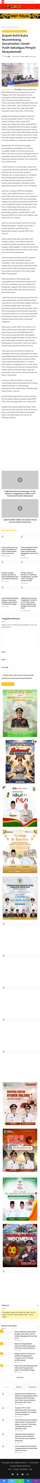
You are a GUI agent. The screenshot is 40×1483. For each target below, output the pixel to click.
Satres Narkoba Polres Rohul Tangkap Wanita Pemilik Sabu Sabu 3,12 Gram (26, 1448)
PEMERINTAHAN (14, 27)
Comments (32, 1387)
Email (4, 659)
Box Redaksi (23, 1469)
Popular (6, 1387)
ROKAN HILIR (22, 31)
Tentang (15, 1469)
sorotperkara (34, 1462)
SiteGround (26, 1466)
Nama (4, 652)
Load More (20, 1377)
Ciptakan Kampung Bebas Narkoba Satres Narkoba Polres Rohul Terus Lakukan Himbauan (25, 1437)
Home (5, 27)
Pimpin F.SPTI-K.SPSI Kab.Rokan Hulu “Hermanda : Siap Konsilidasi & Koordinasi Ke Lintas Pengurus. (26, 1411)
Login (30, 1469)
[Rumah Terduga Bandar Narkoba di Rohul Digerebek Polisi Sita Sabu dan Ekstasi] (10, 566)
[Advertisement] (20, 445)
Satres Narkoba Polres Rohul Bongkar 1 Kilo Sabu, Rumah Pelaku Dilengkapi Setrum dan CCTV (29, 551)
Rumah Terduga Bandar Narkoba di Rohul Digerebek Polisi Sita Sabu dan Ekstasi (10, 576)
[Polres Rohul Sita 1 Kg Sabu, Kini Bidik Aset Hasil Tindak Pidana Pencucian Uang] (10, 540)
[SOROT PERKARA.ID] (13, 6)
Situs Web (5, 667)
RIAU (15, 31)
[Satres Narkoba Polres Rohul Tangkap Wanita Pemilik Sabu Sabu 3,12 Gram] (7, 1449)
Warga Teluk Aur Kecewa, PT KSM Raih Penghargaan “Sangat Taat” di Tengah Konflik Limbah (29, 577)
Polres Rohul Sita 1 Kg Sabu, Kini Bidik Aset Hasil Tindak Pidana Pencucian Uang (9, 550)
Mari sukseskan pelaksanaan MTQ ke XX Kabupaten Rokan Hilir (20, 1176)
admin (6, 56)
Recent (18, 1387)
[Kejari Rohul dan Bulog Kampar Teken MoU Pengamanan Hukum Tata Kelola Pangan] (10, 591)
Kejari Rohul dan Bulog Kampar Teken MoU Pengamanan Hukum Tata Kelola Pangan (10, 601)
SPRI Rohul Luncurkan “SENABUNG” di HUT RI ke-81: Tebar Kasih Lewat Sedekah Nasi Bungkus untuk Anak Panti (29, 603)
